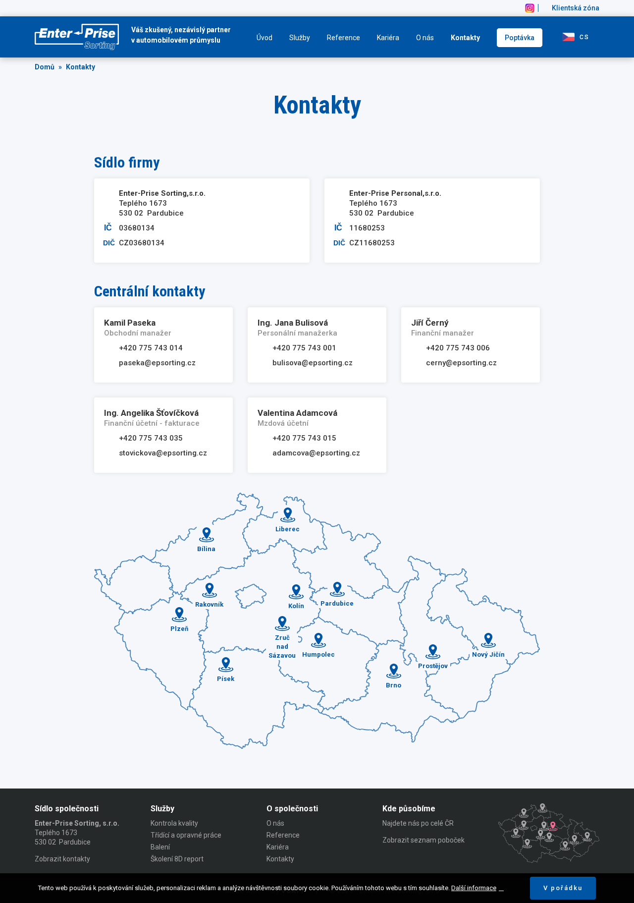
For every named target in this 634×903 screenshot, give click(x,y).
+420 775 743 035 (151, 438)
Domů (44, 67)
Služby (299, 38)
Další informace (473, 888)
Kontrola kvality (174, 823)
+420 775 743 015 (304, 438)
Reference (343, 38)
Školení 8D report (177, 859)
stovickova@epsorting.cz (163, 453)
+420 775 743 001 (304, 347)
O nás (425, 38)
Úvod (264, 38)
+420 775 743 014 (151, 347)
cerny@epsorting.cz (461, 362)
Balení (160, 847)
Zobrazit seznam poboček (423, 840)
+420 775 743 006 (458, 347)
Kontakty (465, 38)
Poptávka (519, 38)
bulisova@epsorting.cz (312, 362)
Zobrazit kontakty (62, 859)
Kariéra (388, 38)
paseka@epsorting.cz (157, 362)
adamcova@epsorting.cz (316, 453)
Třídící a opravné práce (186, 835)
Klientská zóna (575, 8)
